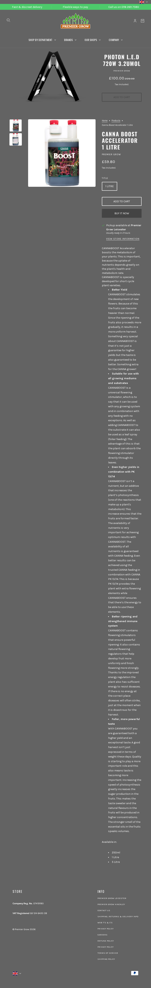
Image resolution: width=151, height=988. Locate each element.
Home (105, 120)
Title (105, 178)
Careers (103, 935)
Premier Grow (121, 71)
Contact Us (104, 910)
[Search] (8, 20)
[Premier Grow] (75, 21)
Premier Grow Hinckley (111, 904)
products (115, 120)
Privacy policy (106, 947)
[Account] (135, 21)
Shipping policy (106, 959)
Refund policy (106, 941)
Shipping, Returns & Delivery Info (118, 916)
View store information (122, 239)
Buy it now (121, 213)
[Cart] (142, 21)
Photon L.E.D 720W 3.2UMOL (122, 60)
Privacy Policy (106, 929)
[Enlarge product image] (62, 153)
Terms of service (108, 953)
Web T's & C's (105, 922)
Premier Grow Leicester (112, 898)
